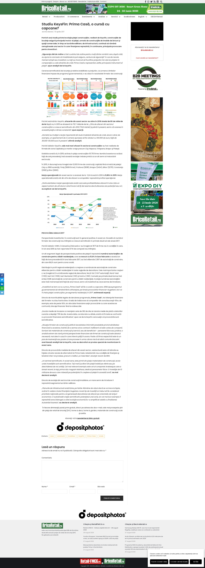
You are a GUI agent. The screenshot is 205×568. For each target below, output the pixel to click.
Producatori (59, 17)
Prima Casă (91, 436)
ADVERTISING (72, 1)
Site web (101, 486)
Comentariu (47, 458)
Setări (195, 562)
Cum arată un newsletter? (147, 58)
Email (72, 486)
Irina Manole (48, 32)
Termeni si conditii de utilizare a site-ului (112, 566)
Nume (45, 486)
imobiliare (71, 436)
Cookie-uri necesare (179, 562)
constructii (61, 436)
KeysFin (81, 436)
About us (63, 1)
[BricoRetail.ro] (56, 8)
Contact (103, 1)
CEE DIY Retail (157, 17)
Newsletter (82, 1)
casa (52, 436)
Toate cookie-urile (159, 562)
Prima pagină (47, 1)
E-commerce (73, 17)
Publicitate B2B (93, 1)
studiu (101, 436)
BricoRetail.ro (96, 566)
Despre (56, 1)
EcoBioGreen (129, 17)
